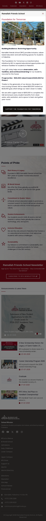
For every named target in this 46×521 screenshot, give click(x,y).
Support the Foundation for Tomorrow (23, 109)
